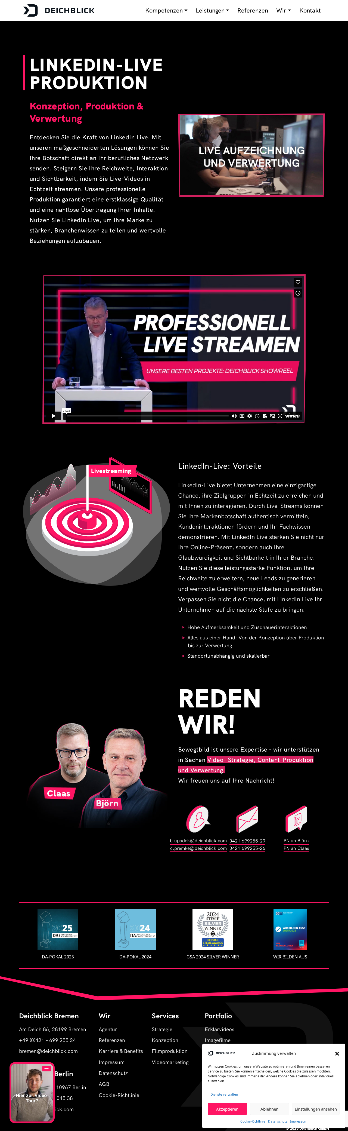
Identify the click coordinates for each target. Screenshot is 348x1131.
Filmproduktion (170, 1050)
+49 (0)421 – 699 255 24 (47, 1039)
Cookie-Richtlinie (252, 1121)
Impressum (298, 1121)
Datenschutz (277, 1121)
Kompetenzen (164, 10)
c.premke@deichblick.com (198, 848)
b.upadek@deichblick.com (198, 840)
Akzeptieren (227, 1109)
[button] (337, 1053)
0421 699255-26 (247, 848)
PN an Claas (296, 848)
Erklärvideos (219, 1028)
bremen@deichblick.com (48, 1050)
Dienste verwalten (224, 1094)
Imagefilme (218, 1039)
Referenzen (252, 10)
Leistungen (210, 10)
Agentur (108, 1028)
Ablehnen (269, 1109)
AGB (104, 1083)
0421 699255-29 (247, 840)
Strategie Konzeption (165, 1034)
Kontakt (310, 10)
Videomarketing (170, 1061)
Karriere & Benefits (121, 1050)
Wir (281, 10)
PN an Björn (296, 840)
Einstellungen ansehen (316, 1109)
